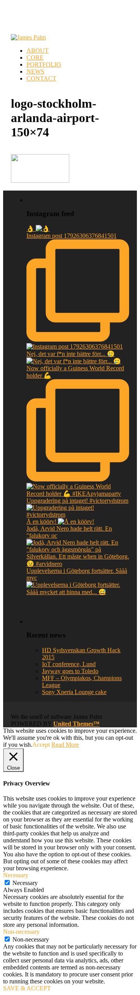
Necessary (25, 883)
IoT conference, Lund (69, 664)
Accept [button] (41, 744)
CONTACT (41, 78)
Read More (65, 744)
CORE (35, 57)
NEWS (35, 71)
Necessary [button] (15, 875)
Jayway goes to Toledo (70, 671)
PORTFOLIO (43, 64)
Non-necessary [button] (21, 931)
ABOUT (37, 50)
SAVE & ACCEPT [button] (27, 988)
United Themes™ (76, 723)
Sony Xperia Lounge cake (74, 692)
